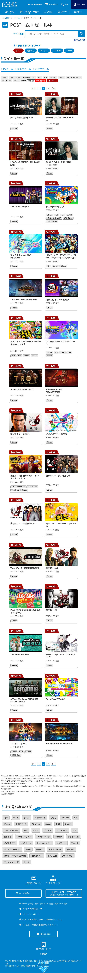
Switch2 (53, 77)
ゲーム (12, 12)
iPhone (7, 824)
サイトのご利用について (32, 909)
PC (34, 77)
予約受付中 (40, 81)
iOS (15, 81)
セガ (6, 818)
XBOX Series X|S (74, 77)
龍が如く (30, 51)
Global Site (45, 934)
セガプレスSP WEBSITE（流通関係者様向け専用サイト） (63, 893)
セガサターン (25, 843)
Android (22, 81)
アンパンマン (67, 856)
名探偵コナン (36, 856)
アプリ (53, 818)
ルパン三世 (52, 856)
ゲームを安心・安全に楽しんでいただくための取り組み (45, 904)
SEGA (15, 818)
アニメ (50, 12)
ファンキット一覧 (11, 862)
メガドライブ (9, 843)
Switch (61, 77)
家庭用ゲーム (24, 69)
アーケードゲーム (11, 830)
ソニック (43, 51)
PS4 (45, 77)
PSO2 (28, 849)
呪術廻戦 (70, 849)
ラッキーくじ (73, 837)
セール (18, 51)
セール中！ (52, 81)
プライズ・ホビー (31, 12)
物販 (26, 830)
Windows (26, 77)
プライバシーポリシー (31, 914)
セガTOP (6, 18)
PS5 (39, 77)
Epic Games (15, 77)
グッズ (36, 830)
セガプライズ (62, 830)
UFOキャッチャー (24, 837)
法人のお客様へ (23, 893)
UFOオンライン (43, 837)
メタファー (61, 843)
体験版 (31, 81)
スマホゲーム (42, 69)
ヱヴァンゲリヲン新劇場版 (15, 856)
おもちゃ (7, 837)
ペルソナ (57, 51)
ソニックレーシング (12, 849)
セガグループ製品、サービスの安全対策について (42, 920)
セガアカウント (55, 849)
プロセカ (59, 837)
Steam (69, 51)
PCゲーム (8, 69)
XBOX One (6, 81)
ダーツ (64, 12)
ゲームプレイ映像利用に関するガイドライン (40, 925)
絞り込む (78, 40)
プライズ (47, 830)
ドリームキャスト (44, 843)
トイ (75, 830)
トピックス (77, 12)
